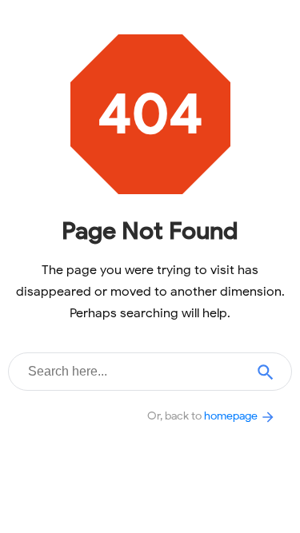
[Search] (265, 371)
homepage (232, 415)
